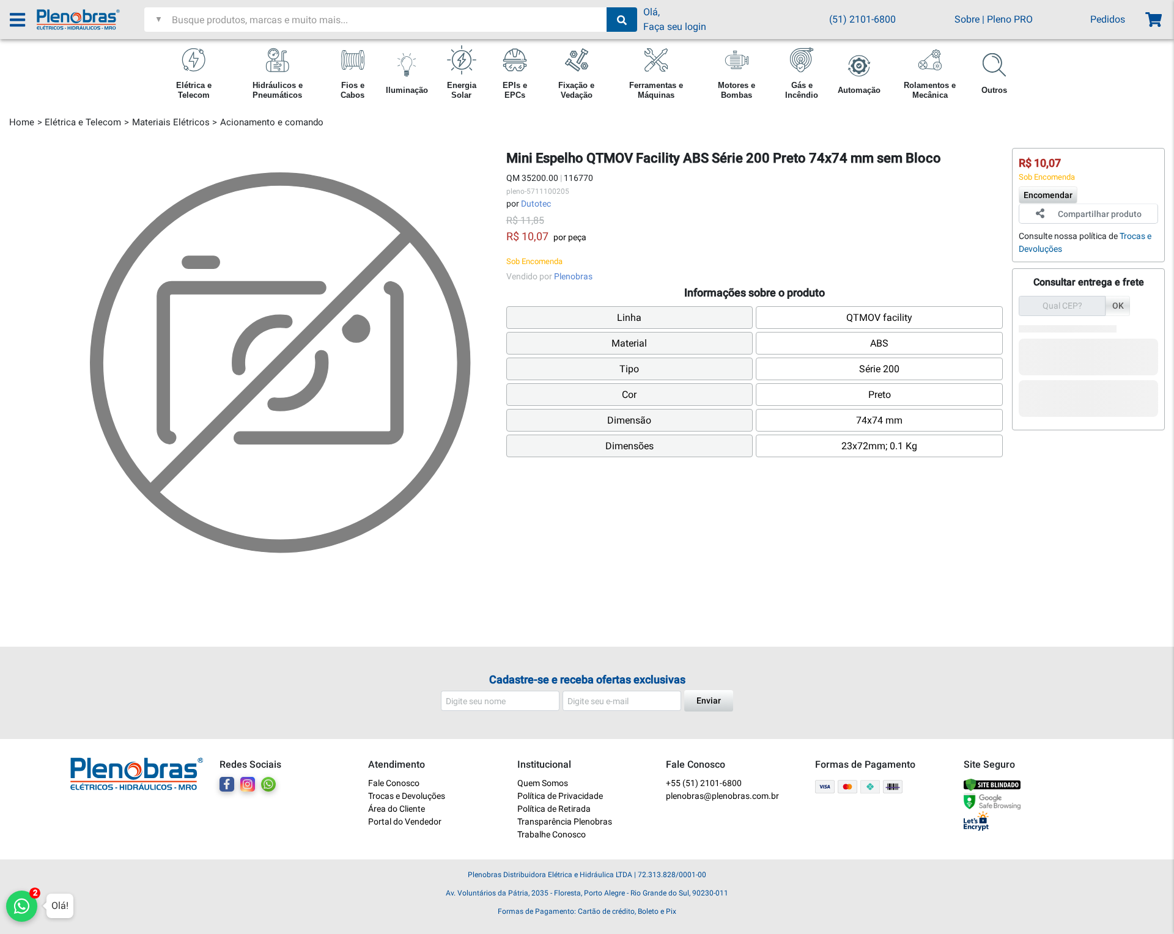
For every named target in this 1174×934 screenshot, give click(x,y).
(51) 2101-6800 (862, 19)
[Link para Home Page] (90, 19)
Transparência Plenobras (564, 821)
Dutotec (536, 203)
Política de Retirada (554, 809)
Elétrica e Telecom (83, 122)
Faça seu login (674, 26)
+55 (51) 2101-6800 (704, 783)
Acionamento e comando (271, 122)
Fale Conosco (393, 783)
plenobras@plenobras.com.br (722, 796)
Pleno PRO (1010, 19)
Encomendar (1048, 194)
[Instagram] (247, 784)
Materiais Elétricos (171, 122)
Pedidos (1107, 19)
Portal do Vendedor (404, 821)
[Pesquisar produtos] (622, 19)
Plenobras (573, 276)
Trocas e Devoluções (406, 796)
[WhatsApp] (268, 784)
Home (21, 122)
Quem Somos (542, 783)
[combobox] (388, 19)
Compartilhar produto (1100, 213)
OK (1118, 305)
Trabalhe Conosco (551, 834)
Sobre (967, 19)
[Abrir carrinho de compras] (1152, 20)
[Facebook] (227, 784)
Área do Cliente (396, 809)
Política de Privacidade (560, 796)
